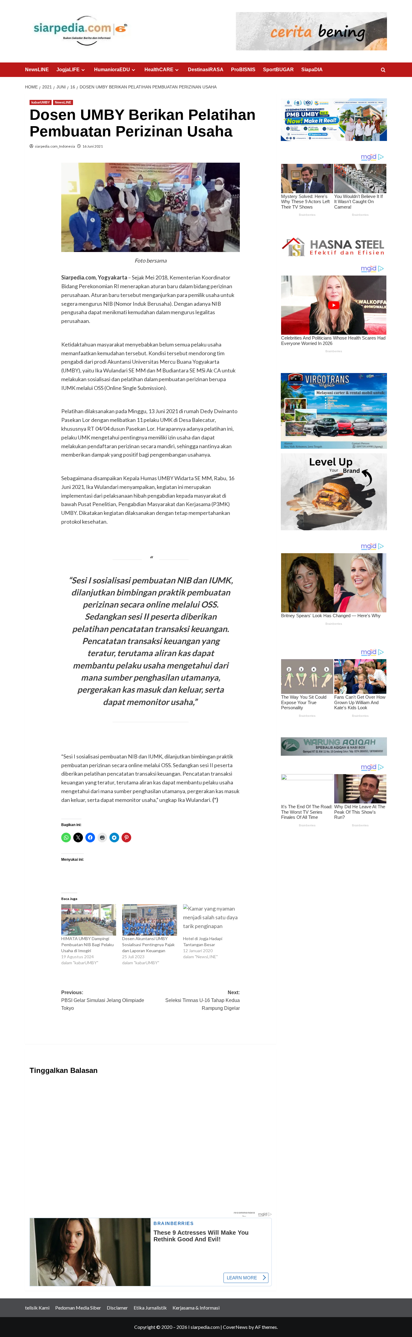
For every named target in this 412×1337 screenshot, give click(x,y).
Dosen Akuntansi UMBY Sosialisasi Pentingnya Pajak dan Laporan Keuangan (148, 944)
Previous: (102, 1000)
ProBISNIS (243, 69)
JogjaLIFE (68, 69)
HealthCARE (158, 69)
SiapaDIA (312, 69)
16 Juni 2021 (92, 146)
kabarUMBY (40, 102)
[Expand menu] (83, 69)
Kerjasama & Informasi (196, 1307)
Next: (202, 1000)
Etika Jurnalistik (150, 1307)
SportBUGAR (278, 69)
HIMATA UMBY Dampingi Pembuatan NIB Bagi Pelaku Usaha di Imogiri (87, 944)
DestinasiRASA (205, 69)
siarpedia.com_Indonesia (55, 146)
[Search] (383, 70)
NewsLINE (37, 69)
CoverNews (235, 1327)
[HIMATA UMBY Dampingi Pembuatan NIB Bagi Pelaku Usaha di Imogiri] (88, 920)
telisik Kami (37, 1307)
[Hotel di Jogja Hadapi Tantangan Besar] (210, 920)
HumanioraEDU (112, 69)
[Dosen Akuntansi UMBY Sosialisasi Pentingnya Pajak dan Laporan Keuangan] (149, 920)
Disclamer (117, 1307)
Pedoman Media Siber (78, 1307)
